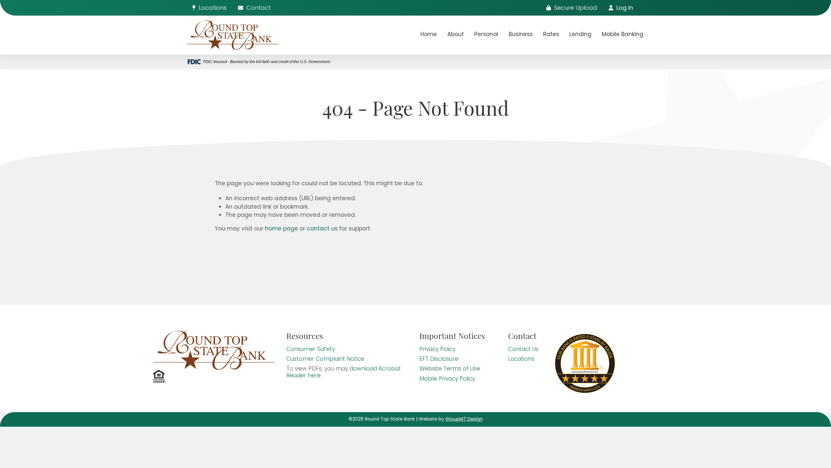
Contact (258, 8)
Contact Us (523, 349)
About (455, 34)
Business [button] (521, 34)
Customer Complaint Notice (325, 359)
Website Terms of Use (449, 369)
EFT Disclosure (438, 359)
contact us (322, 229)
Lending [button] (580, 34)
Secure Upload (574, 8)
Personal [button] (486, 34)
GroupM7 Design (464, 419)
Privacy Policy (437, 349)
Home (428, 34)
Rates (551, 34)
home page (281, 229)
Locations (212, 8)
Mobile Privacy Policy (447, 379)
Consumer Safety (310, 349)
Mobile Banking (622, 34)
